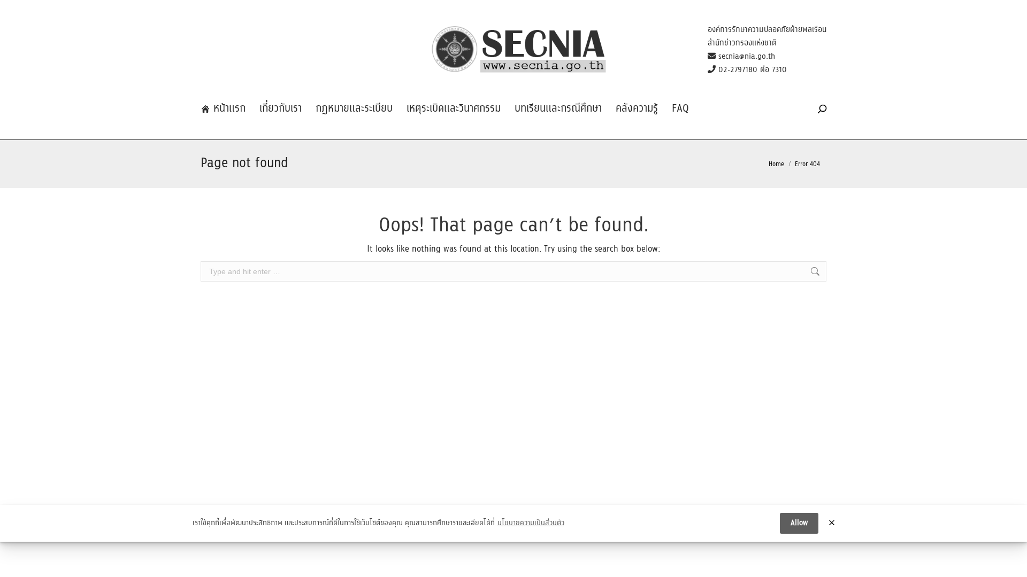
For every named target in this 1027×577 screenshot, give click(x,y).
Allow (799, 523)
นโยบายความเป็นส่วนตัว (530, 523)
